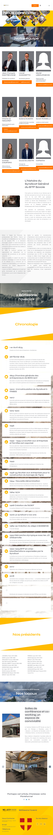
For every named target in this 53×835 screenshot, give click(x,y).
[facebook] (37, 824)
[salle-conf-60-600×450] (26, 766)
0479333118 (5, 831)
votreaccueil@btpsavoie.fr (9, 826)
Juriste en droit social (42, 122)
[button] (3, 767)
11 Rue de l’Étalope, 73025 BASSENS (9, 821)
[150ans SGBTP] (6, 5)
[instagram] (41, 824)
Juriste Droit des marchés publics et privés (26, 123)
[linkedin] (44, 824)
